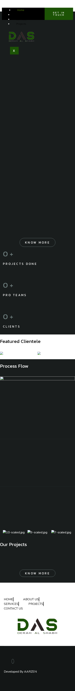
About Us (21, 14)
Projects (21, 24)
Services (21, 19)
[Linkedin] (13, 661)
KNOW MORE (37, 242)
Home (20, 10)
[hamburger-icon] (8, 9)
